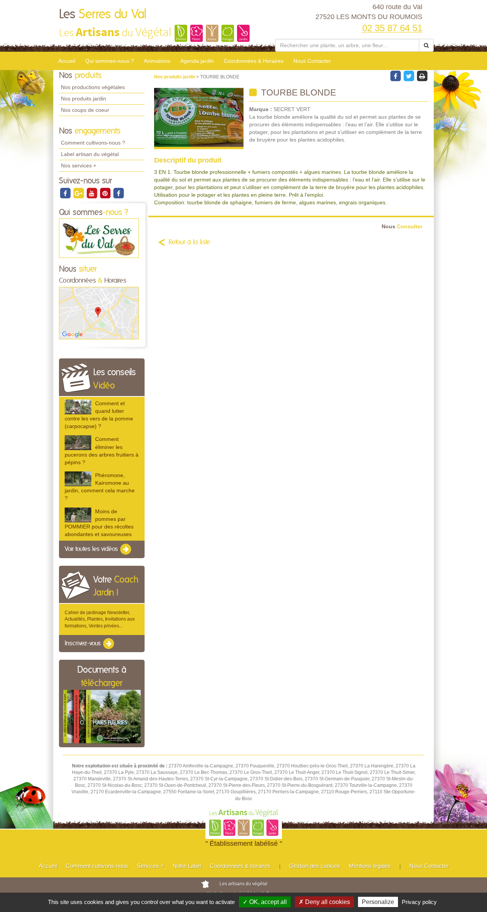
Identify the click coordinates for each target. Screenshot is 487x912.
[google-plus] (79, 193)
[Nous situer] (99, 312)
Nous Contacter (312, 61)
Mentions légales (370, 866)
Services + (150, 866)
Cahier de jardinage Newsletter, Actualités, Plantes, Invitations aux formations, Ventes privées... (100, 619)
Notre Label (187, 866)
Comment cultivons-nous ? (93, 143)
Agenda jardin (197, 61)
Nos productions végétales (93, 87)
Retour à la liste (189, 242)
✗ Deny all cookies (324, 902)
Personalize (378, 902)
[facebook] (65, 193)
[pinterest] (105, 193)
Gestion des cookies (314, 866)
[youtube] (92, 193)
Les (102, 14)
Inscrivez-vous (83, 643)
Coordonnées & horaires (240, 866)
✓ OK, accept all (265, 902)
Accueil (66, 61)
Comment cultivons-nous (97, 866)
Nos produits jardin (83, 98)
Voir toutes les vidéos (92, 549)
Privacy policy (419, 902)
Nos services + (78, 165)
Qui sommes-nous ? (109, 61)
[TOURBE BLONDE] (199, 118)
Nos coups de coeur (85, 110)
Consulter (402, 226)
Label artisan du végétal (90, 154)
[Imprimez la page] (422, 75)
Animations (157, 61)
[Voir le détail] (78, 406)
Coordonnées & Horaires (253, 61)
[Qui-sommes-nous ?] (99, 238)
